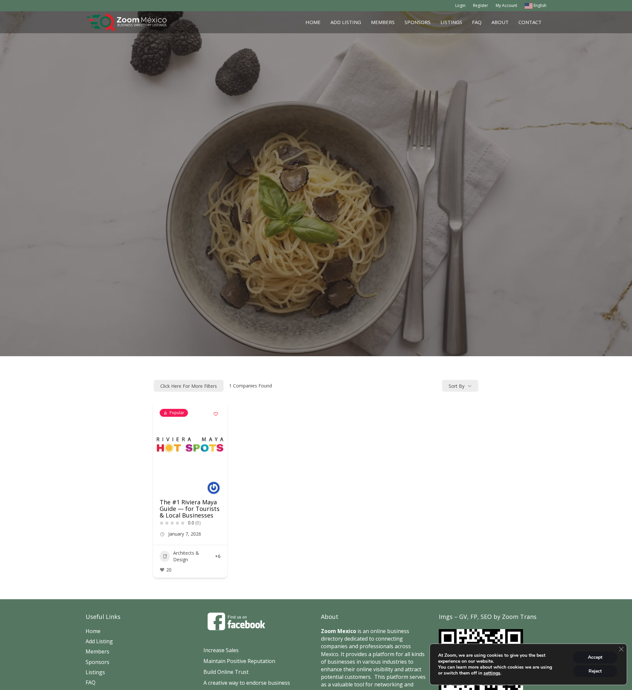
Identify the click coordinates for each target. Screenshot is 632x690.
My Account (506, 5)
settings (492, 673)
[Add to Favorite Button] (216, 414)
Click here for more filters (188, 386)
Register (480, 5)
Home (313, 22)
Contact (529, 22)
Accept (595, 657)
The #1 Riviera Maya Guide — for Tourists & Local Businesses (190, 508)
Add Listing (345, 22)
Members (383, 22)
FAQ (477, 22)
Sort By (456, 386)
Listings (451, 22)
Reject (595, 671)
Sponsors (418, 22)
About (500, 22)
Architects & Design (186, 556)
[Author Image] (214, 488)
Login (460, 5)
